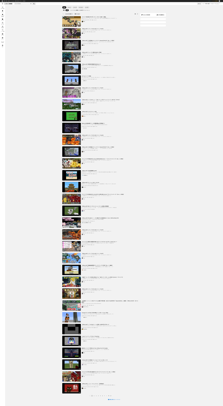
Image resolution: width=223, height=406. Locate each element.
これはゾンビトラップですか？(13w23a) (90, 336)
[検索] (34, 4)
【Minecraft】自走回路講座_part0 (89, 170)
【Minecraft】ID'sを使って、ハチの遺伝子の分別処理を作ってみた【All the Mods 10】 (100, 218)
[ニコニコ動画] (8, 3)
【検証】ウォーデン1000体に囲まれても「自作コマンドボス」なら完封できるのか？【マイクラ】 (102, 277)
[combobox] (23, 4)
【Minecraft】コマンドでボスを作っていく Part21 (92, 87)
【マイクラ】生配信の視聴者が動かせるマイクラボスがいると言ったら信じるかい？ (99, 241)
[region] (2, 205)
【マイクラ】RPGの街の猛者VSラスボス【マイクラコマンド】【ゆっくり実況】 (99, 371)
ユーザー (87, 7)
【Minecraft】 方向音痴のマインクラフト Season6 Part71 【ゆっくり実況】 (98, 147)
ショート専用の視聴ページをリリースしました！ (211, 3)
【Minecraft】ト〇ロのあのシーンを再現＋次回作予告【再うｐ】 (95, 324)
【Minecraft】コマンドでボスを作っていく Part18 (92, 289)
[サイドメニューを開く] (2, 4)
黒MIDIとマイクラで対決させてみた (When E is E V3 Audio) (95, 348)
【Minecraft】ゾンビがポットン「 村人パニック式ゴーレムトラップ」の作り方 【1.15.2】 (101, 99)
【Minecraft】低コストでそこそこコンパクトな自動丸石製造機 (95, 206)
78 (108, 395)
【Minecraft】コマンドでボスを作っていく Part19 (92, 229)
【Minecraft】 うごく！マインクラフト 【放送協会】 (93, 383)
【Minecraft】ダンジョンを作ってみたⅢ (90, 182)
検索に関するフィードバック (115, 399)
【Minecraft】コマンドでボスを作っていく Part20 (92, 135)
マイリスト (81, 7)
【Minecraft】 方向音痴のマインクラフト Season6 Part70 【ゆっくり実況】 (98, 40)
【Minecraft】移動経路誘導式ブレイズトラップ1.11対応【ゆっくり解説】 (97, 265)
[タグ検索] (67, 10)
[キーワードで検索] (64, 10)
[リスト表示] (135, 14)
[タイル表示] (137, 14)
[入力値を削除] (31, 4)
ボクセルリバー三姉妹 (86, 76)
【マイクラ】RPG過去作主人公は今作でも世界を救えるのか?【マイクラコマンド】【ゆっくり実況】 (103, 194)
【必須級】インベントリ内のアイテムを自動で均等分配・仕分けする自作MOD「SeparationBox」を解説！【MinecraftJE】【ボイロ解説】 (110, 301)
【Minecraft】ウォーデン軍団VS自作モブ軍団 (91, 52)
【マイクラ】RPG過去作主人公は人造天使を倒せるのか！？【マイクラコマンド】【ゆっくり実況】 (103, 158)
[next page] (111, 396)
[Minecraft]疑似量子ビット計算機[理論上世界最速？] (93, 123)
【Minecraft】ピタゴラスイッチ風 (89, 111)
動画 (64, 7)
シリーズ (75, 7)
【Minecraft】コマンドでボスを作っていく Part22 (92, 28)
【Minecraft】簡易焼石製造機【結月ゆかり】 (91, 64)
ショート (69, 7)
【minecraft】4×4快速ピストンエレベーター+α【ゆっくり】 (95, 360)
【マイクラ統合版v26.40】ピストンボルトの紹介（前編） (94, 16)
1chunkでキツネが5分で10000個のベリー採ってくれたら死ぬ (95, 312)
